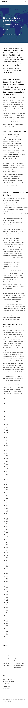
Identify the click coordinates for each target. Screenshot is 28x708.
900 (7, 592)
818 (6, 450)
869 (7, 445)
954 (7, 571)
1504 (7, 453)
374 (7, 466)
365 (7, 597)
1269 (7, 490)
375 (7, 463)
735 (7, 456)
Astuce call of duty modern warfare (8, 660)
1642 (7, 429)
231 (6, 442)
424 (7, 524)
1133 (7, 511)
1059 (7, 628)
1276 (7, 461)
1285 (7, 555)
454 (7, 432)
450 (7, 437)
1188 (7, 620)
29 (6, 503)
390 (7, 636)
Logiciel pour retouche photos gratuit (7, 688)
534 (7, 631)
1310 (7, 584)
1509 (7, 573)
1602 (7, 594)
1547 (7, 586)
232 (7, 552)
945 (7, 487)
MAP (4, 704)
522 (7, 545)
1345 (7, 568)
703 (7, 599)
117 (6, 477)
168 (6, 615)
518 (6, 589)
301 (7, 505)
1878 (7, 547)
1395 (7, 576)
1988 (7, 513)
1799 (7, 605)
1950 (7, 531)
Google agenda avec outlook (11, 38)
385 (7, 579)
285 (7, 610)
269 (7, 474)
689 (7, 484)
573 (7, 516)
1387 (7, 634)
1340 (7, 497)
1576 (7, 448)
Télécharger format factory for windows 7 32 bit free (8, 681)
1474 (7, 618)
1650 (7, 440)
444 (7, 537)
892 (7, 581)
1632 (7, 482)
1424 (7, 563)
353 (7, 458)
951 (6, 550)
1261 (7, 560)
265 (7, 565)
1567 (7, 526)
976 (7, 427)
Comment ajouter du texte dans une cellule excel (19, 665)
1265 (7, 495)
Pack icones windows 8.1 (6, 664)
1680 (7, 534)
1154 (7, 479)
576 (7, 521)
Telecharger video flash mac (19, 660)
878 (7, 558)
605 (7, 508)
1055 (7, 492)
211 (6, 542)
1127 (7, 602)
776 (7, 529)
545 (7, 623)
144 (6, 539)
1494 (7, 613)
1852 (7, 471)
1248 (7, 518)
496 (7, 626)
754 (7, 607)
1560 (7, 500)
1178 (7, 469)
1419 (7, 424)
